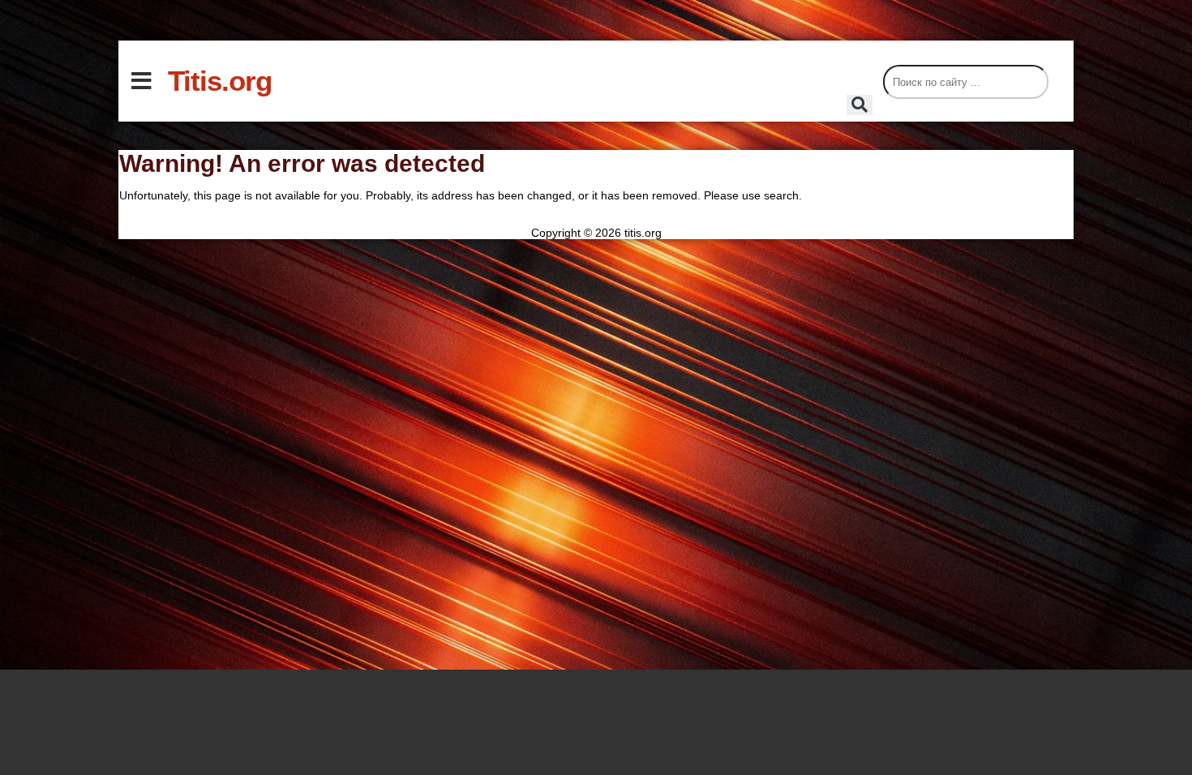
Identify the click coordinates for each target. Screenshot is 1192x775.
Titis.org (220, 80)
